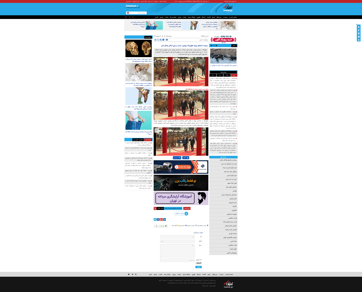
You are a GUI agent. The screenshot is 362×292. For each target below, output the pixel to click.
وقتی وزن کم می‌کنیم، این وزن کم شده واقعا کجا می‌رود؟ (138, 24)
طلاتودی (234, 210)
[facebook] (158, 219)
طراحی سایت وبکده (231, 230)
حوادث (184, 17)
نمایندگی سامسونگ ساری (229, 195)
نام (201, 237)
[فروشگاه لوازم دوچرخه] (181, 183)
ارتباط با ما (205, 280)
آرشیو (160, 280)
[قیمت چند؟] (358, 30)
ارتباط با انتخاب (162, 1)
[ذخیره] (161, 39)
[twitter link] (128, 274)
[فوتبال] (358, 33)
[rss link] (136, 274)
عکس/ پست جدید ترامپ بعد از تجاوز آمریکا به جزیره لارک (223, 108)
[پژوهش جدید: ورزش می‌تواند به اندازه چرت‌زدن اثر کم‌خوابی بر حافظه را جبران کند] (138, 72)
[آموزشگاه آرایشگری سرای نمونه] (181, 198)
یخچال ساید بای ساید (230, 171)
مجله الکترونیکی (178, 280)
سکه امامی (233, 241)
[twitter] (125, 17)
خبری (201, 40)
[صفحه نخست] (358, 26)
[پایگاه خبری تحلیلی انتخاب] (229, 8)
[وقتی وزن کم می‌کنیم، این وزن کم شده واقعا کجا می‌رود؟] (138, 120)
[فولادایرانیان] (181, 167)
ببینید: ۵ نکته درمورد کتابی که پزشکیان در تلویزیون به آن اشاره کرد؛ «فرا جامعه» (223, 139)
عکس (156, 17)
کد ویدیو (176, 158)
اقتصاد (209, 17)
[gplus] (161, 219)
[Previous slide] (216, 45)
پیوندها (156, 1)
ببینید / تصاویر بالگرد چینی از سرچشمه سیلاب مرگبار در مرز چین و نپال (138, 187)
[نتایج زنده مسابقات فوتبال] (358, 39)
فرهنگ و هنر (191, 17)
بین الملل (219, 17)
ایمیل (200, 241)
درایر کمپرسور (233, 202)
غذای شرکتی (233, 199)
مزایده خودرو (233, 233)
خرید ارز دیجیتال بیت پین (229, 164)
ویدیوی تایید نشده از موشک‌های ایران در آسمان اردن (138, 149)
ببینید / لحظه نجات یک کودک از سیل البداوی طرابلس (138, 172)
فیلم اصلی (182, 162)
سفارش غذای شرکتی (231, 226)
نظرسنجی (128, 1)
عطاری (235, 191)
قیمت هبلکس (233, 218)
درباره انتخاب (212, 280)
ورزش (179, 17)
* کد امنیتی (199, 260)
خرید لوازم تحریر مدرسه (230, 168)
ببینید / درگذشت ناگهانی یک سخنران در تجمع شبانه (223, 113)
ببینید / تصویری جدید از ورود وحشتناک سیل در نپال (138, 182)
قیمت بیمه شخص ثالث (230, 222)
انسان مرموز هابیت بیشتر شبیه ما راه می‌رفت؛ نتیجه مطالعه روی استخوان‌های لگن (138, 60)
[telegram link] (132, 274)
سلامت (166, 17)
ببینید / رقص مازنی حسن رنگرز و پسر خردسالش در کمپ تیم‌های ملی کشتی (138, 177)
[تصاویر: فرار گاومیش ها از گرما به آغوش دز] (223, 56)
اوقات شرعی (144, 1)
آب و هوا (150, 1)
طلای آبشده (233, 249)
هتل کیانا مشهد (232, 183)
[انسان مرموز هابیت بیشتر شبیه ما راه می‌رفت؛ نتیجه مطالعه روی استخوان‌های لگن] (138, 48)
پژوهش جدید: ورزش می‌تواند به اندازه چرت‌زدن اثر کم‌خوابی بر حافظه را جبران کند (209, 25)
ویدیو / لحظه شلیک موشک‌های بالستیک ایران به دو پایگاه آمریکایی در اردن (138, 144)
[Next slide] (211, 45)
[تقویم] (358, 36)
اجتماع (203, 17)
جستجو (165, 280)
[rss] (133, 17)
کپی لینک (186, 208)
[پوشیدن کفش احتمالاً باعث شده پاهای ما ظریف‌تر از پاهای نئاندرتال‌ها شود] (138, 96)
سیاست (225, 17)
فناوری (198, 17)
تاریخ (213, 17)
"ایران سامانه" (205, 286)
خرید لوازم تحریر (232, 175)
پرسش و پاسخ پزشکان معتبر (228, 160)
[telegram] (129, 17)
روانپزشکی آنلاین (232, 253)
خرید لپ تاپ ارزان (231, 179)
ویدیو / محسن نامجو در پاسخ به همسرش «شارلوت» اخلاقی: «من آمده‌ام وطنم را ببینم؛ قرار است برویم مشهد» (138, 165)
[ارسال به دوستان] (158, 39)
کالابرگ (234, 206)
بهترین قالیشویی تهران (230, 237)
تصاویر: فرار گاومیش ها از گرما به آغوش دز (223, 65)
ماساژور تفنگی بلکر (231, 187)
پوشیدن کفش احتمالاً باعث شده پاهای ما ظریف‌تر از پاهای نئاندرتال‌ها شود (173, 24)
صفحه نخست (233, 17)
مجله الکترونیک (135, 1)
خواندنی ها (173, 17)
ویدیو (161, 17)
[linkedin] (164, 219)
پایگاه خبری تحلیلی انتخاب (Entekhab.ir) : (196, 89)
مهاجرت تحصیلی (232, 214)
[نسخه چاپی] (155, 39)
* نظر (200, 245)
